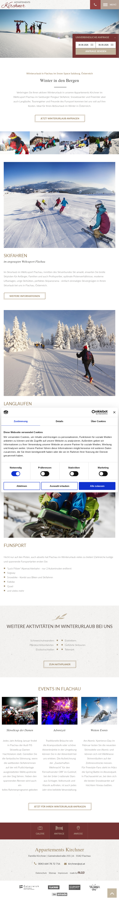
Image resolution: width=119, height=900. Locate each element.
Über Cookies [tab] (98, 421)
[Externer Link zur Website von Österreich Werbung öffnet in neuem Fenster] (28, 887)
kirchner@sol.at (76, 864)
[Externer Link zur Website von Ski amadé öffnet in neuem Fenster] (59, 894)
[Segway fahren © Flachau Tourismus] (104, 142)
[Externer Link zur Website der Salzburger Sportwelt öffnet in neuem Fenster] (74, 887)
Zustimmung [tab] (21, 421)
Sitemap (52, 873)
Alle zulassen (97, 486)
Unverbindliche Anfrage (92, 37)
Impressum (63, 873)
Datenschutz (41, 873)
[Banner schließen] (114, 412)
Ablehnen (22, 486)
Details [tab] (59, 421)
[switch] (44, 473)
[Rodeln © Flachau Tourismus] (45, 142)
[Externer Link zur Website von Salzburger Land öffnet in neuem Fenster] (95, 887)
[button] (110, 4)
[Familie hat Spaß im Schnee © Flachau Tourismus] (74, 142)
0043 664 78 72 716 (48, 864)
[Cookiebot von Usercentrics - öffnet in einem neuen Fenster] (94, 412)
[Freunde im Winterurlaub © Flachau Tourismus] (15, 142)
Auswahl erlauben (59, 486)
